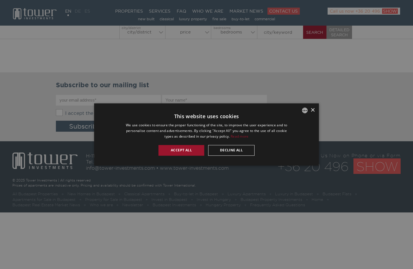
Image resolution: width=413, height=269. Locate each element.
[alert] (206, 134)
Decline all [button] (231, 150)
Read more (240, 136)
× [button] (312, 110)
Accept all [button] (181, 150)
